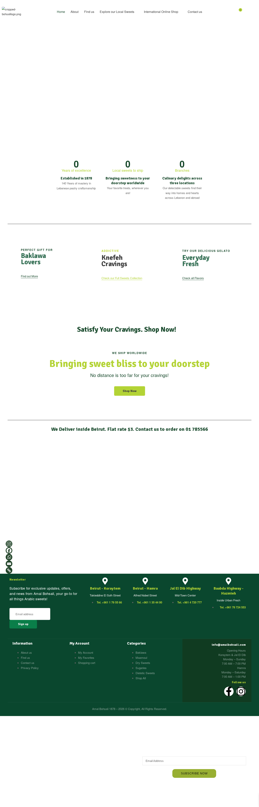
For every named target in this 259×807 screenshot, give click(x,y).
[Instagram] (9, 544)
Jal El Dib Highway (185, 588)
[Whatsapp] (9, 557)
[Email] (9, 563)
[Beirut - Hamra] (145, 581)
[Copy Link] (9, 570)
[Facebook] (9, 550)
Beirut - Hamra (145, 588)
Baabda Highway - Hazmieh (228, 591)
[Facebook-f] (229, 691)
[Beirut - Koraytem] (105, 581)
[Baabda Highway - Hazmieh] (228, 581)
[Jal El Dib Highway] (185, 581)
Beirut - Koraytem (105, 588)
